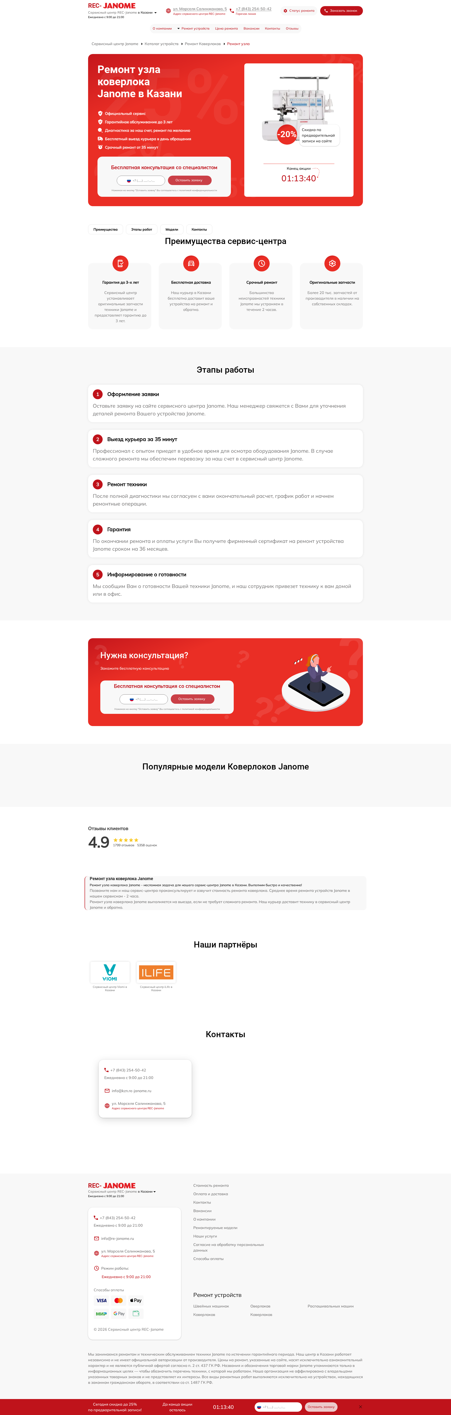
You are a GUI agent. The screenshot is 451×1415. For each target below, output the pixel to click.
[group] (110, 976)
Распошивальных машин (331, 1306)
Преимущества (105, 229)
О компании (162, 28)
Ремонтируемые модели (215, 1227)
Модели (172, 229)
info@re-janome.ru (117, 1238)
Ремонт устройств (196, 28)
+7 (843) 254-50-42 (254, 8)
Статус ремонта (302, 10)
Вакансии (251, 28)
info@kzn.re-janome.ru (131, 1090)
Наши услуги (205, 1236)
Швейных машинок (211, 1306)
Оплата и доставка (210, 1193)
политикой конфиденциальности (198, 190)
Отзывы (292, 28)
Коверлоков (204, 1314)
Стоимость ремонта (211, 1185)
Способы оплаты (208, 1258)
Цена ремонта (226, 28)
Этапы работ (141, 229)
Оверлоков (260, 1306)
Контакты (272, 28)
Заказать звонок (343, 10)
